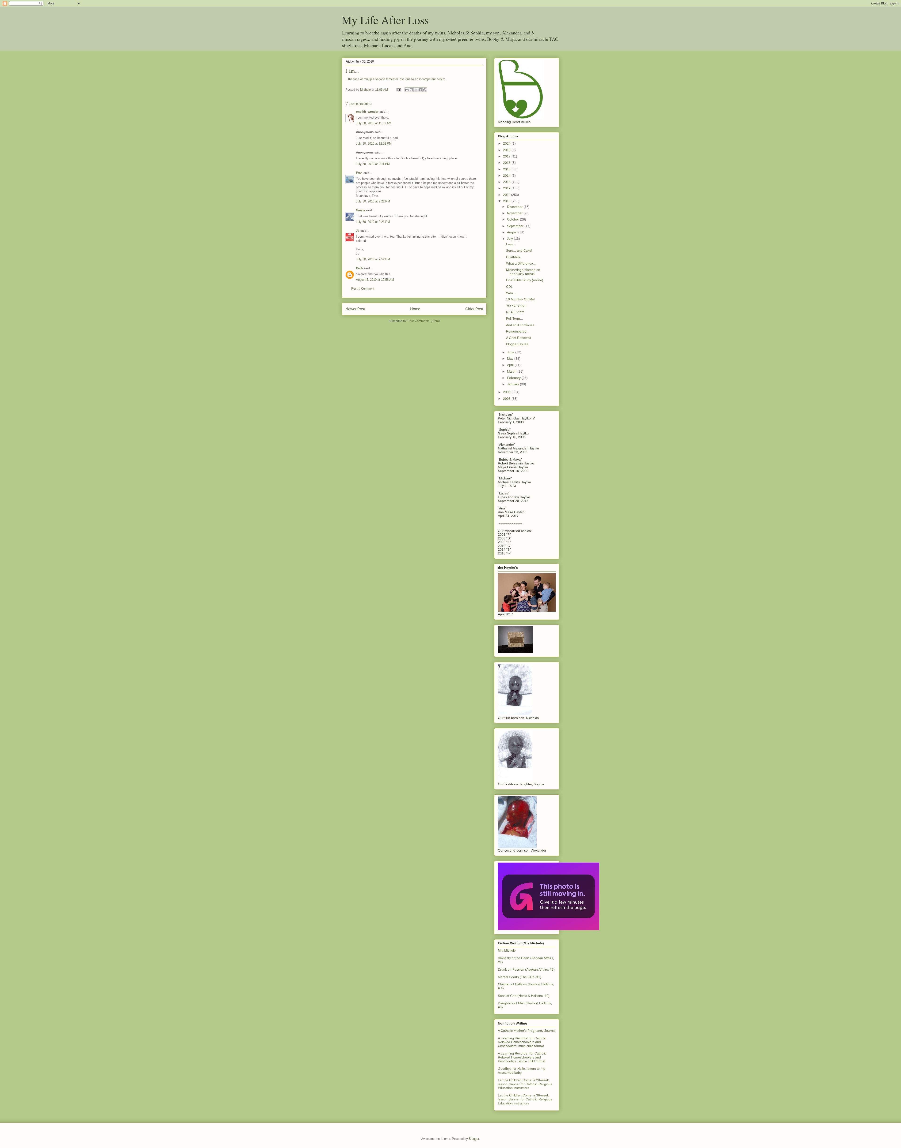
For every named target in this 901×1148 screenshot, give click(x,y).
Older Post (474, 309)
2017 (507, 156)
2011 (507, 195)
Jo (357, 230)
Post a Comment (362, 288)
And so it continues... (521, 325)
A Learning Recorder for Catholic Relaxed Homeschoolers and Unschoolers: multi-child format (522, 1042)
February (514, 378)
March (512, 371)
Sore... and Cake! (519, 250)
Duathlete (513, 257)
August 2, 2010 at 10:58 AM (375, 279)
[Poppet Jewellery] (548, 929)
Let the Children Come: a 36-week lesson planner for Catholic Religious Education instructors (525, 1099)
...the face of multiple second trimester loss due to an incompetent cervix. (395, 79)
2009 (507, 392)
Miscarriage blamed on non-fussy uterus (523, 272)
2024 (507, 143)
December (515, 207)
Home (415, 309)
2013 (507, 182)
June (511, 352)
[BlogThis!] (411, 89)
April (511, 365)
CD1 (509, 286)
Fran (359, 173)
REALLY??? (515, 312)
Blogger (474, 1139)
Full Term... (514, 318)
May (510, 358)
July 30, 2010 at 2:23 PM (373, 222)
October (513, 219)
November (515, 213)
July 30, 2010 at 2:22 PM (373, 201)
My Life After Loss (385, 19)
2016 (507, 163)
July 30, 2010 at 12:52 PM (374, 143)
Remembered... (517, 331)
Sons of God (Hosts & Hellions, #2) (524, 996)
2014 (507, 175)
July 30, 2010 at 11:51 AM (373, 123)
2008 (507, 398)
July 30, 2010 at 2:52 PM (373, 259)
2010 (507, 201)
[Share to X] (415, 89)
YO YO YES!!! (516, 306)
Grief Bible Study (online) (524, 280)
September (515, 226)
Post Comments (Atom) (424, 321)
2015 (507, 169)
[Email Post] (398, 89)
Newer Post (355, 309)
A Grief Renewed (518, 338)
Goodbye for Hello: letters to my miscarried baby (521, 1070)
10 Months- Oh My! (520, 299)
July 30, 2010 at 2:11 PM (373, 164)
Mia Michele (507, 950)
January (513, 384)
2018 (507, 150)
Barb (359, 268)
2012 (507, 188)
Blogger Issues (517, 344)
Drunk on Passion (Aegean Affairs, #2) (526, 969)
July (510, 238)
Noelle (360, 210)
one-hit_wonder (367, 111)
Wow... (511, 293)
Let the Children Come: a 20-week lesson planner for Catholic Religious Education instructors (525, 1084)
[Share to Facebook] (420, 89)
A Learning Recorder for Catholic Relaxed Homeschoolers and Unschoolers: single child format (522, 1057)
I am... (510, 244)
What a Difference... (521, 263)
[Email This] (407, 89)
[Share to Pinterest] (424, 89)
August (512, 232)
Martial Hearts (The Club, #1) (519, 977)
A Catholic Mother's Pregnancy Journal (526, 1030)
